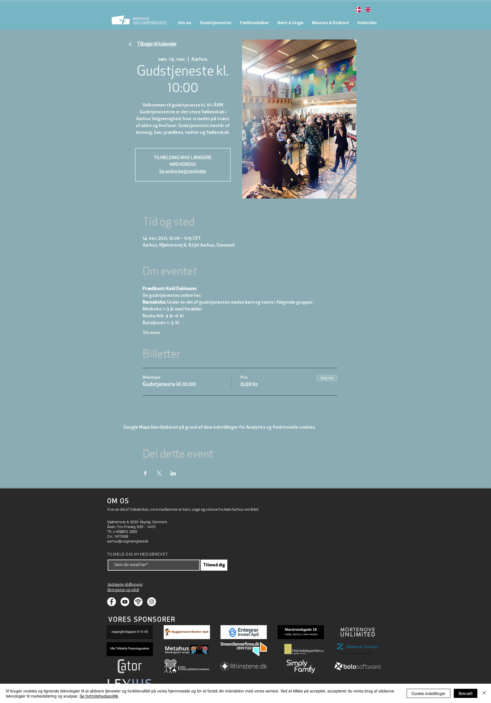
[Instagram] (151, 601)
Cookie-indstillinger (428, 693)
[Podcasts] (138, 601)
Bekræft (466, 693)
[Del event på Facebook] (145, 473)
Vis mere (151, 333)
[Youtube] (124, 601)
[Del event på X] (159, 473)
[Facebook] (111, 601)
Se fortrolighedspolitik (99, 696)
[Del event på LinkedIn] (173, 473)
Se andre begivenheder (183, 171)
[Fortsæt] (130, 44)
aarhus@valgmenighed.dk (127, 541)
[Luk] (484, 693)
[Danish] (358, 9)
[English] (368, 9)
